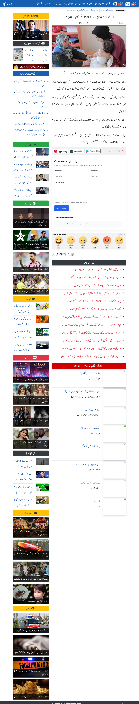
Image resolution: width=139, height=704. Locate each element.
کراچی (44, 60)
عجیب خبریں (28, 513)
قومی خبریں (29, 144)
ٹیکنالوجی (28, 453)
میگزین (108, 3)
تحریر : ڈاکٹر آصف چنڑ (94, 470)
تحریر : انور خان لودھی (94, 379)
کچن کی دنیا (97, 501)
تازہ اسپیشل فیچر (29, 16)
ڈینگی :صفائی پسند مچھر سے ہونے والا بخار (87, 464)
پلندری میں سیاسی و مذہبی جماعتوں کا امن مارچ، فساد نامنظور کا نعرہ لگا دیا (23, 170)
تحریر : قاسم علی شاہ (95, 433)
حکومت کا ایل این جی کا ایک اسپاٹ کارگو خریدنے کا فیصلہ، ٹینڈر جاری (23, 350)
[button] (15, 29)
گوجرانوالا (28, 55)
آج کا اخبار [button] (55, 3)
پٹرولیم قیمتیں (70, 10)
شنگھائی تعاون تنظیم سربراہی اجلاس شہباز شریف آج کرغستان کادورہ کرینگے (29, 93)
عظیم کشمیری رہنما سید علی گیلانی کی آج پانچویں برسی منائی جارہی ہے (23, 157)
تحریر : (98, 506)
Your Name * (58, 170)
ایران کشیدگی (94, 10)
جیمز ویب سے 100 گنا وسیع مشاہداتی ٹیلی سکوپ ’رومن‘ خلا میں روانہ (23, 466)
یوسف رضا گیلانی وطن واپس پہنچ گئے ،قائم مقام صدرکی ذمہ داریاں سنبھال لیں (29, 115)
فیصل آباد (28, 50)
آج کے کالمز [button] (66, 3)
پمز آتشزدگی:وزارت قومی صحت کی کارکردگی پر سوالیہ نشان (29, 83)
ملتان (30, 60)
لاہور (44, 50)
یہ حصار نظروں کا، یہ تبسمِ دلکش (90, 446)
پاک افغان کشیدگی (82, 10)
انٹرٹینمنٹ (28, 357)
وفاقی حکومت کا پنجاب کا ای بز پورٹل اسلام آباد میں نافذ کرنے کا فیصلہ (23, 337)
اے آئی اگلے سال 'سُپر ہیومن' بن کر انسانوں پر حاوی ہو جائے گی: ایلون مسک (23, 479)
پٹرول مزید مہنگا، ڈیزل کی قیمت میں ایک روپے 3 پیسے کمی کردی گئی (23, 311)
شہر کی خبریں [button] (78, 3)
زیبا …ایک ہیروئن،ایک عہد (90, 482)
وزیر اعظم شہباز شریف (107, 10)
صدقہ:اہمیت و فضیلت (92, 409)
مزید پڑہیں (87, 262)
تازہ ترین (47, 3)
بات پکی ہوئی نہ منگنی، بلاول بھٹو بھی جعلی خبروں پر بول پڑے (23, 182)
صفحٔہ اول (40, 3)
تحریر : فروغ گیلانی (95, 488)
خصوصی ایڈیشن (100, 3)
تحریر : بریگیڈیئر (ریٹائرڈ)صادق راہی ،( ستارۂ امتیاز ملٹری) (85, 397)
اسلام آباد (42, 55)
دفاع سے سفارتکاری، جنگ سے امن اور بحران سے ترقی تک (81, 391)
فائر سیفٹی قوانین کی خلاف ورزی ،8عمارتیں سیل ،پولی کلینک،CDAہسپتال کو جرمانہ (29, 132)
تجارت (28, 299)
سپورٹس (28, 203)
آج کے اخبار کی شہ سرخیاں (29, 73)
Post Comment (61, 208)
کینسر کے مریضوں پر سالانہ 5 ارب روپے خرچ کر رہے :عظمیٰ (29, 104)
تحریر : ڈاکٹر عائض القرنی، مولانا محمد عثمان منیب (88, 415)
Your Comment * (59, 182)
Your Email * (94, 170)
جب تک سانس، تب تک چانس (90, 428)
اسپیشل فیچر (90, 3)
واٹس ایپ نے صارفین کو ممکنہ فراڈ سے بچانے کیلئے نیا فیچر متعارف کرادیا (23, 492)
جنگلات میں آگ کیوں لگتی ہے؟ (89, 373)
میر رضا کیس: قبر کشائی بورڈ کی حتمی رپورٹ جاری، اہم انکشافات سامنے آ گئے (23, 195)
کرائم (28, 608)
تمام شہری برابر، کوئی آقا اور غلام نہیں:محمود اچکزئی (30, 124)
